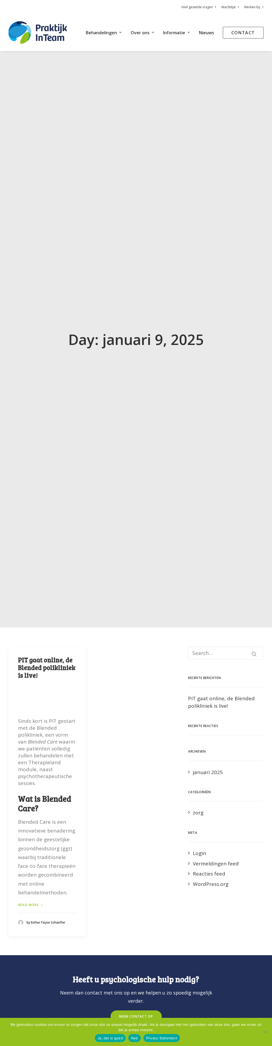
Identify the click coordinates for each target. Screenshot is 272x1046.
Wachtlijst (228, 7)
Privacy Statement (161, 1038)
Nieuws (206, 33)
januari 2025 (208, 772)
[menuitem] (199, 7)
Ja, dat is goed (110, 1038)
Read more (28, 905)
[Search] (226, 653)
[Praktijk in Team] (37, 32)
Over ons (140, 33)
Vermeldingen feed (216, 863)
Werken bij (252, 7)
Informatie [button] (174, 33)
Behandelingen (101, 33)
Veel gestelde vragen (197, 7)
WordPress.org (210, 884)
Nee (134, 1038)
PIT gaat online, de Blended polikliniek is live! (46, 667)
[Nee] (265, 1032)
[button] (254, 653)
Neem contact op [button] (136, 1016)
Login (199, 853)
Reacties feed (209, 873)
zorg (198, 812)
